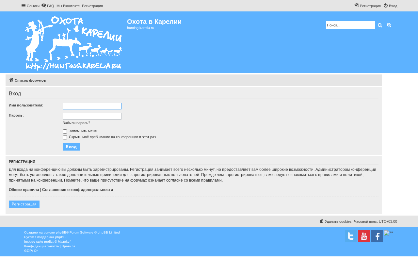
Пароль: (16, 115)
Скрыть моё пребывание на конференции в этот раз (112, 137)
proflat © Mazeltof (57, 241)
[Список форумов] (74, 42)
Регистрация (24, 204)
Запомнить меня (82, 131)
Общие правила (24, 189)
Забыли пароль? (76, 123)
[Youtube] (364, 236)
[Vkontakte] (351, 236)
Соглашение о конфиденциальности (77, 189)
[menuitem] (47, 6)
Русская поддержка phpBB (45, 237)
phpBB (61, 232)
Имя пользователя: (26, 105)
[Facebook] (377, 236)
